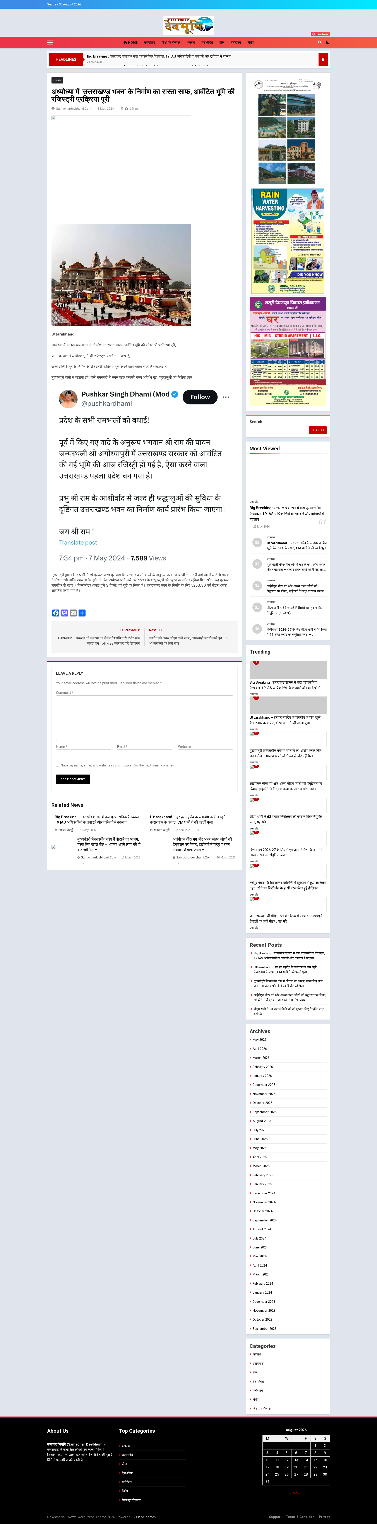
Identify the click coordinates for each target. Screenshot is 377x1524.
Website (184, 747)
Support (275, 1517)
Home (132, 42)
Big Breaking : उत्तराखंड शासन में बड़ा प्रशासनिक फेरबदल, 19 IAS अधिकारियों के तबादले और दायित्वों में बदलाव (159, 56)
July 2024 (259, 1238)
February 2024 (263, 1284)
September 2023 (264, 1329)
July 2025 (259, 1130)
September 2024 (264, 1220)
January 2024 (262, 1292)
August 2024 (262, 1229)
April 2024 (260, 1265)
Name (61, 747)
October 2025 (262, 1103)
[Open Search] (320, 42)
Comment (65, 693)
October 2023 (262, 1319)
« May (294, 1493)
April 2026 (260, 1049)
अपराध (191, 42)
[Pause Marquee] (323, 59)
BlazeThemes (146, 1517)
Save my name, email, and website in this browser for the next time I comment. (118, 765)
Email (122, 747)
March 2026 (261, 1058)
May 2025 (259, 1148)
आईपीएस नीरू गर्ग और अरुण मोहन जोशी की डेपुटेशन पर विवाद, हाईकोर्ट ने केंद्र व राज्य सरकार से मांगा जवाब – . (202, 844)
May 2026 (259, 1040)
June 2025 (260, 1139)
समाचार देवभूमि (66, 830)
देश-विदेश (207, 42)
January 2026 (262, 1076)
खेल (221, 42)
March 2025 (261, 1166)
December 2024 (264, 1193)
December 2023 (264, 1302)
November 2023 (264, 1311)
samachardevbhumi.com (73, 108)
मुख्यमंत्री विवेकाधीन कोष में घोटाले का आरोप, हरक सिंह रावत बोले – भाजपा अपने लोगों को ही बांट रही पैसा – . (109, 844)
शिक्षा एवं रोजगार (171, 42)
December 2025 (264, 1085)
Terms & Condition (300, 1517)
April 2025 (260, 1157)
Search (256, 421)
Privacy (324, 1517)
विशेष (251, 42)
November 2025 (264, 1094)
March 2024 (261, 1274)
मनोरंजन (236, 42)
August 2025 (262, 1121)
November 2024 (264, 1202)
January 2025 (262, 1184)
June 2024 (260, 1247)
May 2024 (259, 1256)
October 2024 (262, 1211)
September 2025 (264, 1112)
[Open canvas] (50, 42)
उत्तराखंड (149, 42)
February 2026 (263, 1067)
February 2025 (263, 1175)
